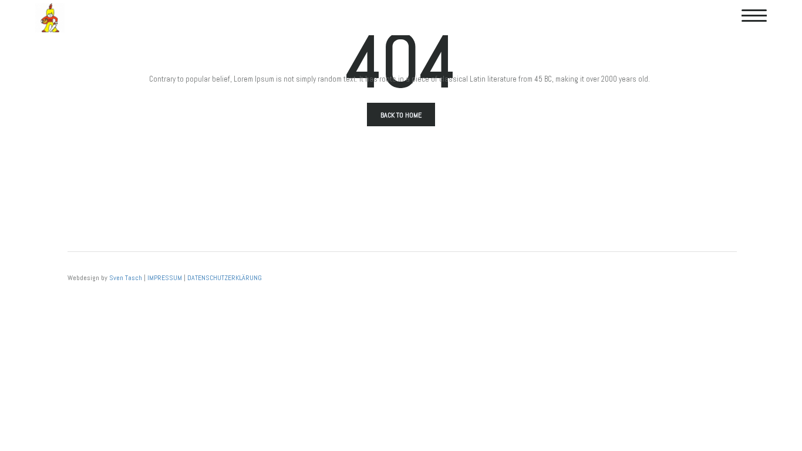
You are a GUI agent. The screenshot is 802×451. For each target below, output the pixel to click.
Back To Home (401, 115)
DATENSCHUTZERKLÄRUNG (224, 277)
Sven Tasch (125, 277)
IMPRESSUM (164, 277)
